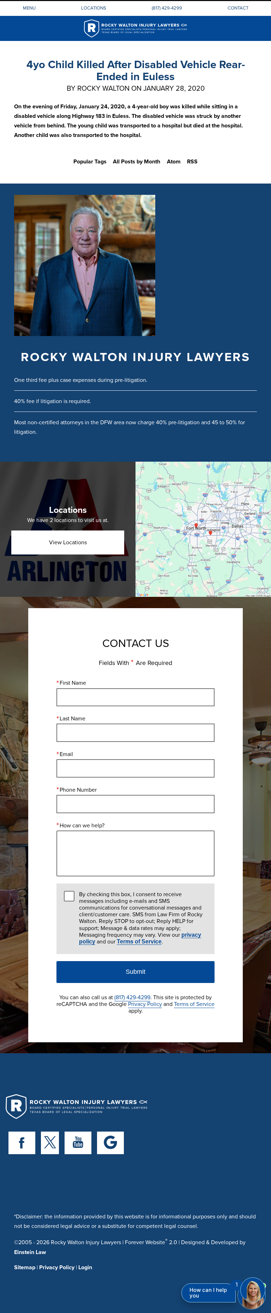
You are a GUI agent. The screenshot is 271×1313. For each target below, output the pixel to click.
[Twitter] (50, 1143)
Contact (238, 8)
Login (85, 1267)
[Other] (110, 1143)
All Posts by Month (136, 161)
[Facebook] (21, 1143)
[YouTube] (78, 1143)
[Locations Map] (203, 529)
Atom (174, 161)
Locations (93, 8)
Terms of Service (139, 942)
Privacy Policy (145, 1004)
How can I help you (208, 1293)
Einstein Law (30, 1252)
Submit (135, 971)
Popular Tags (90, 161)
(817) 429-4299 (167, 8)
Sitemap (24, 1267)
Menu (29, 8)
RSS (192, 161)
